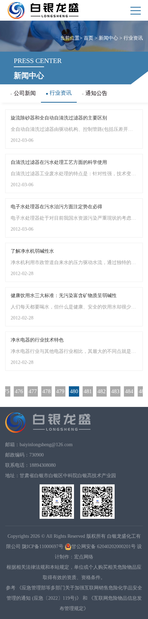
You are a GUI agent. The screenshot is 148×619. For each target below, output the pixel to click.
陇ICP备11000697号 (42, 546)
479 (60, 391)
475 (5, 391)
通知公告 (96, 93)
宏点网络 (83, 556)
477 (33, 391)
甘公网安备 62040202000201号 (104, 546)
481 (88, 391)
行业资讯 (133, 38)
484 (129, 391)
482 (101, 391)
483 (115, 391)
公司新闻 (25, 93)
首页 (88, 38)
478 (46, 391)
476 (19, 391)
